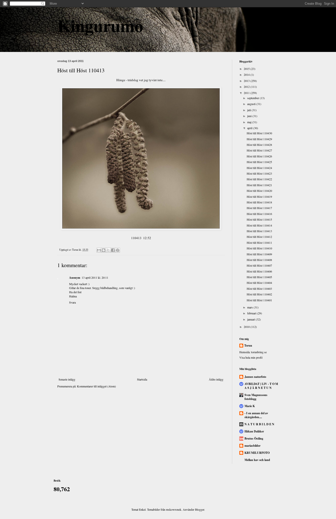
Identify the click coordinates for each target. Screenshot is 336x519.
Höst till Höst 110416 (259, 214)
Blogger (199, 509)
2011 (247, 93)
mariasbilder (252, 445)
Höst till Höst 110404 (259, 283)
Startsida (142, 379)
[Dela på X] (108, 250)
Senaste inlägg (67, 379)
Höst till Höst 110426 (259, 156)
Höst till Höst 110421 (259, 185)
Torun (248, 346)
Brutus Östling (253, 438)
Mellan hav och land (257, 460)
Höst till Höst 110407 (259, 265)
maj (249, 122)
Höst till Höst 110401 (259, 300)
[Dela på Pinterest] (117, 250)
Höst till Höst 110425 (259, 162)
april (250, 128)
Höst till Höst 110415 (259, 219)
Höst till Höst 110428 (259, 145)
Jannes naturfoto (255, 377)
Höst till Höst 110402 (259, 294)
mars (250, 307)
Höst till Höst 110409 (259, 254)
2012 (247, 87)
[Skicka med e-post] (98, 250)
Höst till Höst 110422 (259, 179)
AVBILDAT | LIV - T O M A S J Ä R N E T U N (261, 386)
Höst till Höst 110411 (259, 242)
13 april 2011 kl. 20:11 (95, 277)
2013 (247, 81)
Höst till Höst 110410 (259, 248)
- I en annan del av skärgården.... (256, 415)
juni (249, 116)
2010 (247, 327)
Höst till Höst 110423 (259, 173)
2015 (247, 69)
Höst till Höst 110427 (259, 150)
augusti (251, 104)
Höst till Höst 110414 (259, 225)
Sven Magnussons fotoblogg (255, 397)
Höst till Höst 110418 (259, 202)
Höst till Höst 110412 (259, 237)
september (253, 98)
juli (249, 110)
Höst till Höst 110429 (259, 139)
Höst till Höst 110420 (259, 191)
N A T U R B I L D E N (259, 424)
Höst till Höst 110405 (259, 277)
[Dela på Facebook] (112, 250)
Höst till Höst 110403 (259, 288)
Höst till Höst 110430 (259, 133)
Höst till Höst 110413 (259, 231)
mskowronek (173, 509)
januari (251, 319)
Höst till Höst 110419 (259, 196)
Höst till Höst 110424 (259, 168)
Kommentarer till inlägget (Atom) (96, 386)
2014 (247, 74)
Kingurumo (100, 25)
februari (252, 313)
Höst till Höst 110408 (259, 260)
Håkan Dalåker (254, 431)
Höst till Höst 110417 (259, 208)
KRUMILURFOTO (257, 453)
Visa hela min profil (250, 357)
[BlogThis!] (103, 250)
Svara (72, 302)
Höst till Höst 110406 (259, 271)
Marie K (249, 406)
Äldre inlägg (216, 379)
